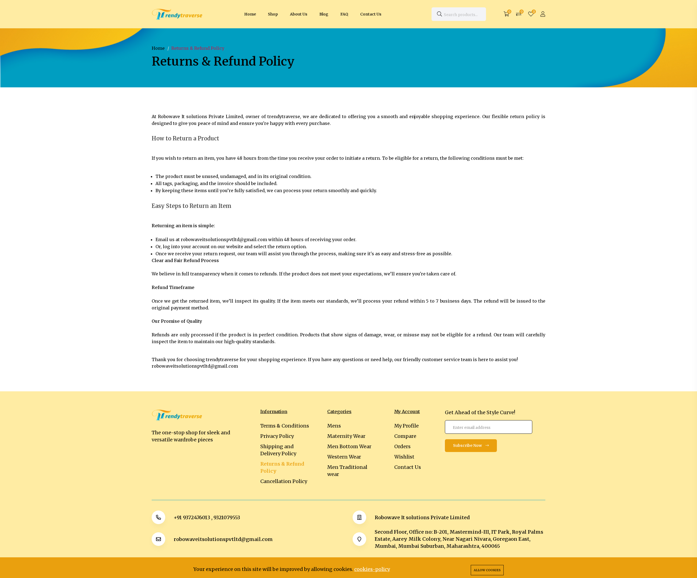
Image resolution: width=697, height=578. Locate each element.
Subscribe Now (468, 445)
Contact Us (370, 14)
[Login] (542, 14)
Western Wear (344, 457)
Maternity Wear (346, 436)
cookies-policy (372, 569)
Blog (323, 14)
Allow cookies (487, 570)
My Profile (406, 426)
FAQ (344, 14)
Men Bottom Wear (349, 446)
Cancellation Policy (283, 481)
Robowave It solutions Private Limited (422, 517)
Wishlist (404, 457)
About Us (298, 14)
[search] (439, 14)
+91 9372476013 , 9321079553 (207, 517)
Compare (405, 436)
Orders (402, 446)
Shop (273, 14)
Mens (334, 426)
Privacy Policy (277, 436)
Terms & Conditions (284, 426)
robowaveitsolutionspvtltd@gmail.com (223, 539)
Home (250, 14)
